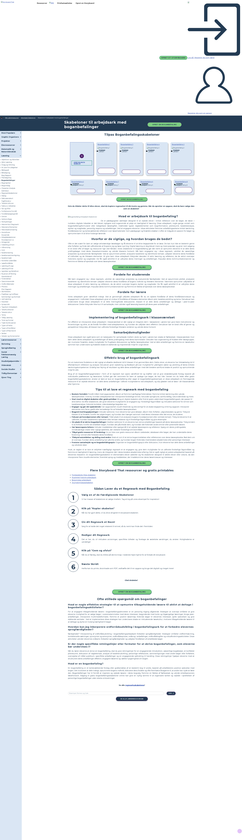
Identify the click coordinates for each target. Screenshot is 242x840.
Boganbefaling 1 (104, 144)
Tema (3, 315)
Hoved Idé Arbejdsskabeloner (8, 236)
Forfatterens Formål (9, 211)
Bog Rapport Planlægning (6, 177)
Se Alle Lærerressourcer (131, 699)
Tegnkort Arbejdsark (9, 307)
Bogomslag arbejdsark (81, 480)
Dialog (3, 196)
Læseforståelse (7, 263)
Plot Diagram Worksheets (6, 290)
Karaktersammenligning (10, 255)
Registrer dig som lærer (204, 58)
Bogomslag (5, 185)
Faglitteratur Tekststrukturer (7, 202)
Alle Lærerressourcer (12, 118)
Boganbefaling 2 (178, 144)
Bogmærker (6, 183)
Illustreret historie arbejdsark (84, 478)
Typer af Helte (6, 325)
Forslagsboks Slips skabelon (84, 475)
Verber (4, 333)
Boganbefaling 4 (153, 144)
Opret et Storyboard (173, 58)
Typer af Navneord (8, 331)
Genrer (4, 216)
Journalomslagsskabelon (82, 483)
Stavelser (4, 302)
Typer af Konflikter (8, 328)
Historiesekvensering (9, 230)
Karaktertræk (6, 258)
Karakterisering (7, 253)
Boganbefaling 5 (77, 182)
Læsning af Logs (7, 266)
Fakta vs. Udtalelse (8, 206)
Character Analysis (8, 188)
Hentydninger (6, 222)
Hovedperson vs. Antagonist (7, 241)
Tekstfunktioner (7, 310)
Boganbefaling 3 (127, 144)
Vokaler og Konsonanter (10, 336)
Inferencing (5, 247)
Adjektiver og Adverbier (10, 159)
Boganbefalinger (8, 180)
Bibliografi (5, 170)
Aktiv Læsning (6, 162)
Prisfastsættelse (64, 3)
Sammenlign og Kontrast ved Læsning (10, 298)
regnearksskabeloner (134, 685)
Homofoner (5, 232)
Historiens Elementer (9, 227)
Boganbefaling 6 (146, 182)
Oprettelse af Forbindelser (6, 278)
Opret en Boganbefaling (164, 124)
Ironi (3, 250)
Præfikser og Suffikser (9, 294)
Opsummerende (7, 281)
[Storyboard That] (7, 2)
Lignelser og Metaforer (10, 271)
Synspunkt (5, 304)
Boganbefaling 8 (181, 182)
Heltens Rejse (6, 219)
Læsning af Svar (7, 268)
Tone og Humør (7, 320)
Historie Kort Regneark (10, 224)
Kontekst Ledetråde (9, 261)
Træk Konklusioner (8, 323)
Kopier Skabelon (106, 148)
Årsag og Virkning (8, 165)
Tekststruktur (6, 312)
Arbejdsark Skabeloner (28, 118)
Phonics (4, 287)
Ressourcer (42, 3)
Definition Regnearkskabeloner (9, 192)
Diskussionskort (7, 198)
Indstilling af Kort (7, 245)
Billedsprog (5, 173)
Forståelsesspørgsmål (9, 214)
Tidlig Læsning (6, 318)
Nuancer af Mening (8, 274)
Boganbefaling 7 (112, 182)
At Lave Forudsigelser (9, 167)
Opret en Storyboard (85, 3)
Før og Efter (6, 209)
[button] (52, 3)
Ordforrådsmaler (7, 284)
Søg (170, 693)
